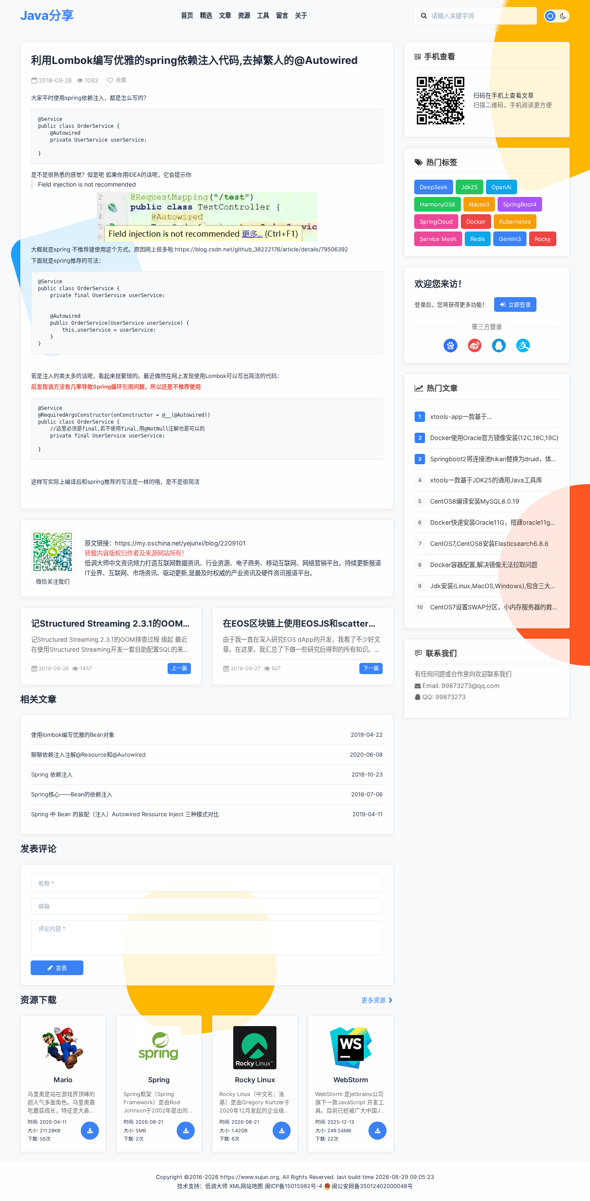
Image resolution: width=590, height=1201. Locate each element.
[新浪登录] (475, 345)
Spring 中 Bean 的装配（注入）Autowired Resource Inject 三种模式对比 (125, 814)
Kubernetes (515, 221)
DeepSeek (433, 187)
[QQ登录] (499, 345)
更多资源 (374, 1000)
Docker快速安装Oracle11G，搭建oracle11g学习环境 (493, 523)
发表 (61, 967)
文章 (225, 16)
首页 (187, 16)
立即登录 (519, 304)
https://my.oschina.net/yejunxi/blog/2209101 (180, 543)
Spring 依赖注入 (52, 774)
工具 (263, 16)
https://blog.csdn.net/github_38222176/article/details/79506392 (261, 249)
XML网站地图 (246, 1186)
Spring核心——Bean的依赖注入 (71, 794)
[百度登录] (450, 345)
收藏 (121, 80)
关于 (301, 16)
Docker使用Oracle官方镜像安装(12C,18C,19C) (494, 437)
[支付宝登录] (523, 345)
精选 (206, 16)
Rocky (543, 238)
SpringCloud (436, 221)
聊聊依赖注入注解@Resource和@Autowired (88, 754)
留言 (282, 16)
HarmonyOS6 (437, 204)
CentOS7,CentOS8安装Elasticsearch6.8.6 (489, 543)
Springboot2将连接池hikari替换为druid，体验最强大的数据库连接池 (493, 459)
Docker (475, 221)
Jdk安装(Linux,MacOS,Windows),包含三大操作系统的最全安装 (493, 586)
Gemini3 (510, 238)
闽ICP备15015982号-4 (293, 1186)
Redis (477, 238)
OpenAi (501, 187)
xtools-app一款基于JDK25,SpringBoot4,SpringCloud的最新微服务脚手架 (492, 417)
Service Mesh (438, 238)
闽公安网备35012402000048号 (372, 1186)
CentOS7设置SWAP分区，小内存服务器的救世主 (494, 607)
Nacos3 (479, 204)
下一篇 (371, 668)
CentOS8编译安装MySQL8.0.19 (474, 501)
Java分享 (47, 16)
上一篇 (179, 668)
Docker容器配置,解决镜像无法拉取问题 (483, 564)
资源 (244, 16)
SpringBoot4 (519, 204)
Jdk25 (469, 187)
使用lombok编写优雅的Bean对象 (72, 734)
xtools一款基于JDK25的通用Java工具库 (486, 480)
